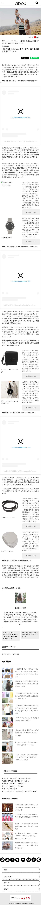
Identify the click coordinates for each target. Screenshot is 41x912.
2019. (3, 46)
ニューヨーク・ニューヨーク (13, 791)
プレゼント (7, 654)
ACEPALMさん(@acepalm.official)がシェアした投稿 (21, 305)
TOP (5, 870)
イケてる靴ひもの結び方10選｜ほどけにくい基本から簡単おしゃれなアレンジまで (26, 807)
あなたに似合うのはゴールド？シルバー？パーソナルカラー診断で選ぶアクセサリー (26, 845)
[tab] (25, 58)
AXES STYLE (8, 781)
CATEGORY (8, 876)
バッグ (5, 778)
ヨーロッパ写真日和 (10, 789)
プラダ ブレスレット (8, 518)
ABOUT (6, 883)
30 (8, 46)
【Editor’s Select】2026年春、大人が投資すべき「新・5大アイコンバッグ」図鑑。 (27, 732)
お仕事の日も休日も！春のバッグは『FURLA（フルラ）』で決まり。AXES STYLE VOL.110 (26, 835)
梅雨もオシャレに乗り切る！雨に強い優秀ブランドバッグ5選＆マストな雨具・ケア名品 (26, 683)
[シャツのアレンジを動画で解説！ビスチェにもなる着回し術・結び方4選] (7, 817)
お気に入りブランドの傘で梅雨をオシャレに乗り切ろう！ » (30, 634)
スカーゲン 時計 (6, 237)
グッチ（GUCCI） (9, 786)
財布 (27, 781)
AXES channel (31, 791)
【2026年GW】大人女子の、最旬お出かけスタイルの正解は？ (27, 719)
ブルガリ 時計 (6, 185)
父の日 (16, 654)
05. (6, 46)
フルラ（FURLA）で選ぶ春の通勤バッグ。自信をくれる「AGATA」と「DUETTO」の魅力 (26, 757)
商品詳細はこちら (31, 212)
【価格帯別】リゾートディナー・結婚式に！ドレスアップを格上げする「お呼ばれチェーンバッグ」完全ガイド (26, 673)
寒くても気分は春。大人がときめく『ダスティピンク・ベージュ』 (26, 744)
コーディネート (25, 778)
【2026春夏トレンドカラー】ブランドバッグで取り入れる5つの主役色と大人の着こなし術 (26, 696)
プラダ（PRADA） (9, 783)
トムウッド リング (7, 551)
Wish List (31, 37)
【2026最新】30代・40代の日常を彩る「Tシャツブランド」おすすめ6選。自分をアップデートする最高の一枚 (26, 709)
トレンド (23, 783)
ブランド (19, 781)
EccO (21, 786)
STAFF (6, 889)
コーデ (14, 778)
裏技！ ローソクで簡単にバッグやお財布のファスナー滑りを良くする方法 (26, 826)
